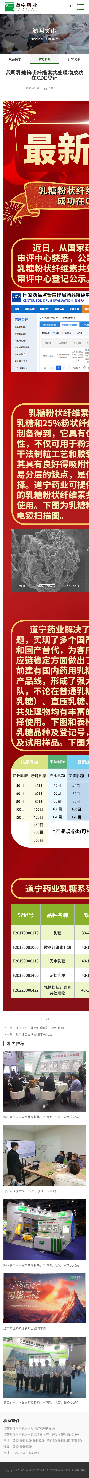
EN (70, 6)
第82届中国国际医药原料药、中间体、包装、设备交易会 (41, 1265)
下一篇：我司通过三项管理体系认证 (27, 1034)
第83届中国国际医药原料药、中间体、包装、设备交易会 (41, 1402)
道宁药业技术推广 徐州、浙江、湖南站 (29, 1191)
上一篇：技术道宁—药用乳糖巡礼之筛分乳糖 (33, 1028)
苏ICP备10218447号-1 (73, 1470)
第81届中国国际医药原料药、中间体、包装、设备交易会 (41, 1117)
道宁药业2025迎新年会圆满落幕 (24, 1328)
